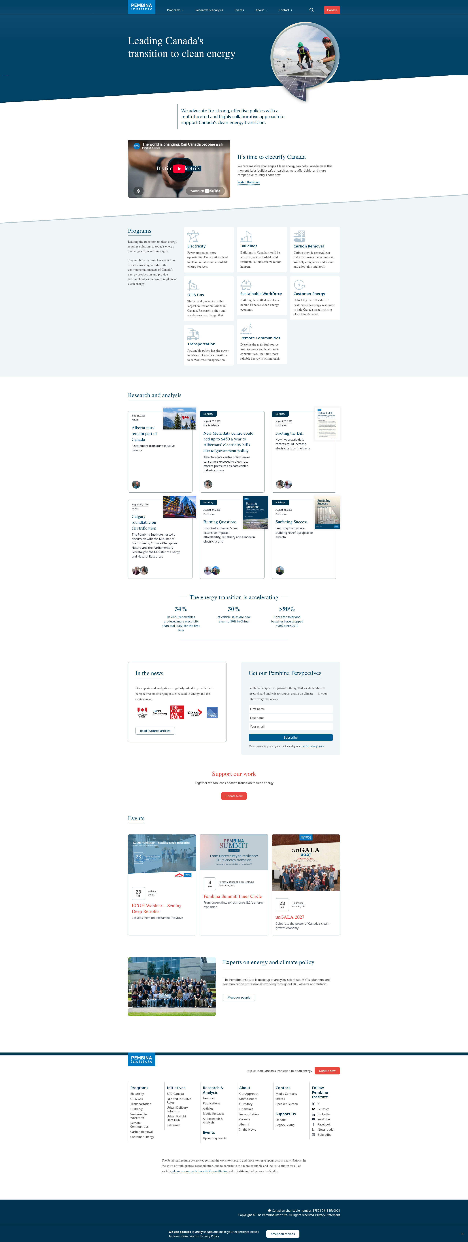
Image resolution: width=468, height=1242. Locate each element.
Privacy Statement (327, 1215)
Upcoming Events (215, 1138)
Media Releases (213, 1114)
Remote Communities (139, 1125)
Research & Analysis (209, 10)
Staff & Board (248, 1099)
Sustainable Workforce (138, 1116)
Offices (280, 1099)
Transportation (140, 1104)
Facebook (324, 1124)
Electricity (137, 1094)
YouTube (324, 1119)
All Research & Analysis (213, 1120)
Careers (244, 1119)
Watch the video (249, 182)
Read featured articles (155, 731)
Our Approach (248, 1094)
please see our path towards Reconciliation (200, 1171)
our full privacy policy (313, 746)
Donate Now (234, 796)
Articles (208, 1108)
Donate (332, 10)
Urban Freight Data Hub (176, 1118)
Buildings (137, 1109)
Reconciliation (249, 1114)
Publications (211, 1103)
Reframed (173, 1125)
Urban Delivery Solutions (177, 1109)
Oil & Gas (136, 1099)
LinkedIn (324, 1114)
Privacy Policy (209, 1236)
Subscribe (324, 1134)
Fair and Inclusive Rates (179, 1100)
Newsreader (326, 1129)
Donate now (327, 1071)
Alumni (244, 1124)
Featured (209, 1098)
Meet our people (239, 997)
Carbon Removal (141, 1132)
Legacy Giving (285, 1125)
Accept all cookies (283, 1234)
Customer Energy (142, 1137)
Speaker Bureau (287, 1104)
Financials (246, 1109)
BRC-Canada (175, 1094)
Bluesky (323, 1109)
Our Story (245, 1104)
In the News (247, 1129)
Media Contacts (286, 1094)
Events (239, 10)
